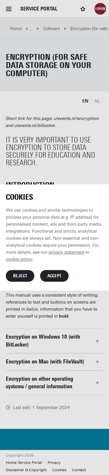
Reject (20, 276)
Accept (54, 276)
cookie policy (19, 259)
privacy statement (66, 252)
